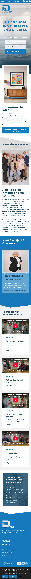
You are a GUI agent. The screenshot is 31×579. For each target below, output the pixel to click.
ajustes (24, 573)
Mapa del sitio (6, 555)
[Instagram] (30, 1)
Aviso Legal (5, 549)
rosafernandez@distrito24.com (15, 290)
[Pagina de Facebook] (3, 544)
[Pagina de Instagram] (9, 544)
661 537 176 (6, 1)
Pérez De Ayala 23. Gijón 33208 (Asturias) (14, 531)
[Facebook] (24, 1)
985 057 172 (18, 1)
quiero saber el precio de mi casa (15, 130)
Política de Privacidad (8, 551)
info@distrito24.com (9, 533)
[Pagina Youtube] (6, 544)
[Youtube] (27, 1)
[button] (4, 273)
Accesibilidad (5, 554)
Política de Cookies (7, 552)
